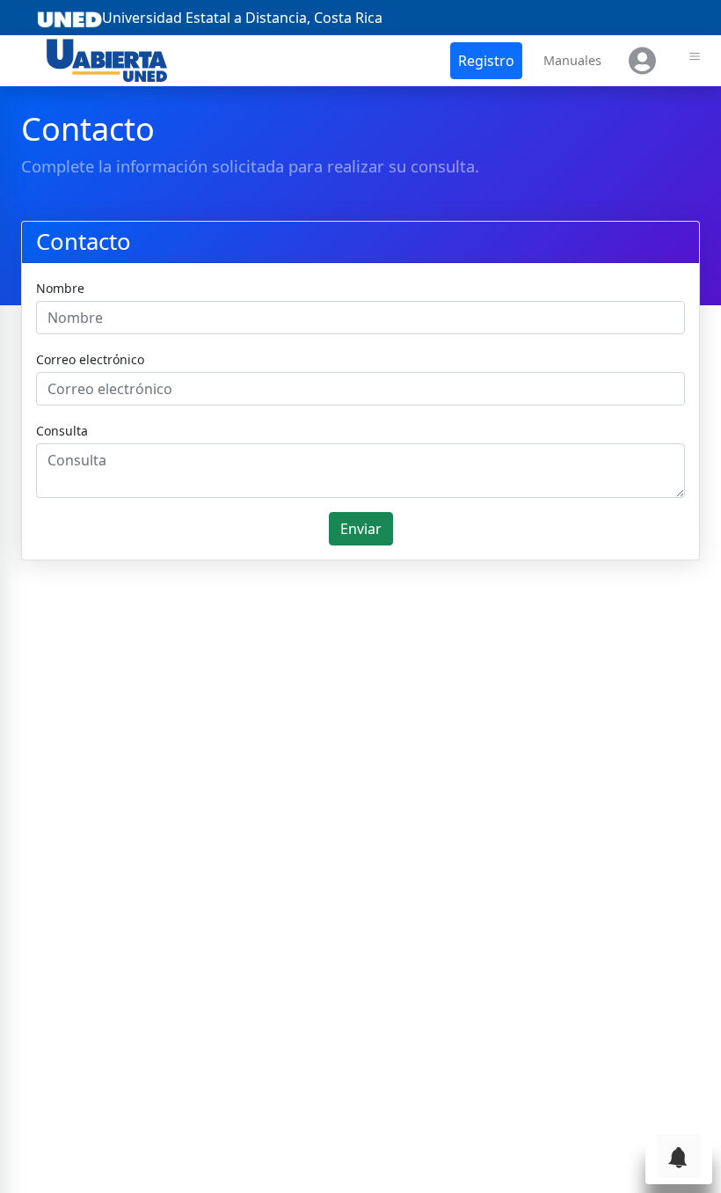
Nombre (60, 288)
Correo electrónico (90, 359)
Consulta (62, 430)
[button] (486, 60)
